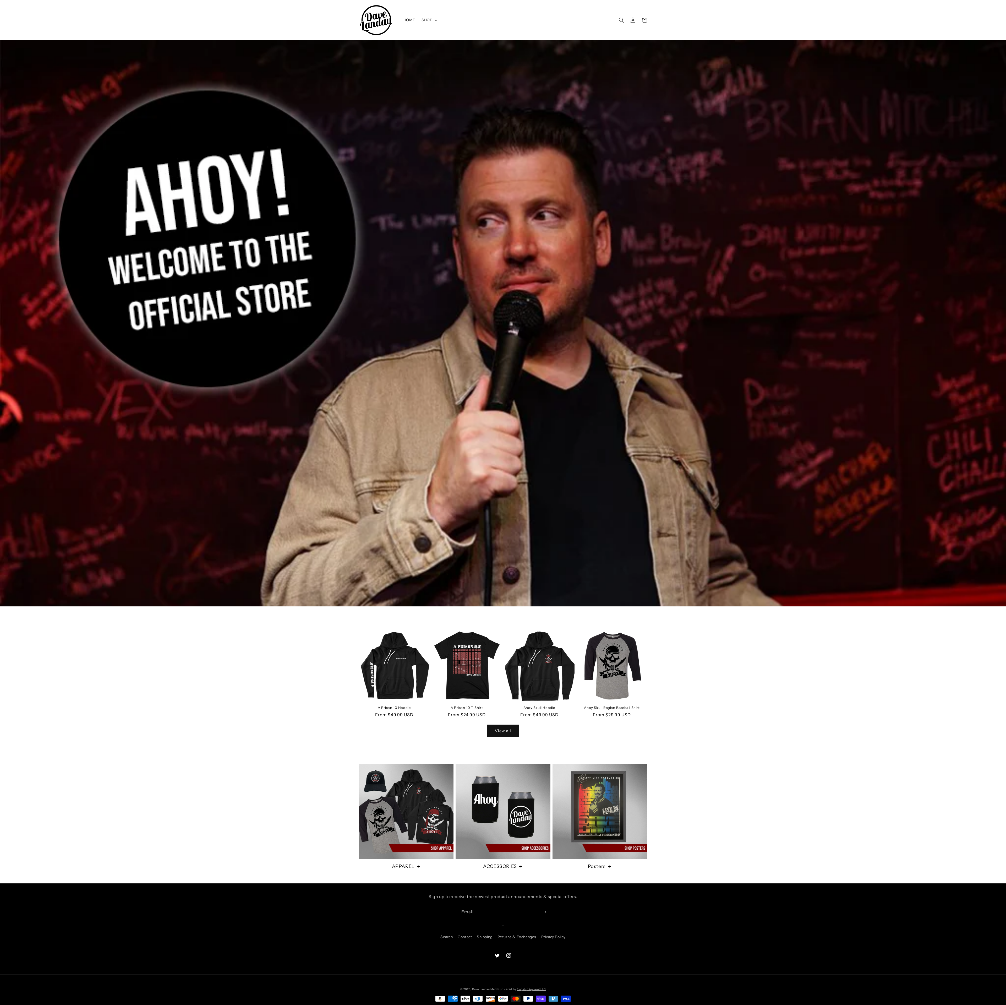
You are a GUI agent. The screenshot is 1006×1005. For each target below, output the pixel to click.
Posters (597, 866)
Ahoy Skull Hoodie (539, 707)
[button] (428, 19)
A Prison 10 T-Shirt (467, 707)
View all (503, 730)
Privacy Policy (553, 937)
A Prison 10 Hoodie (394, 707)
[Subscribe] (544, 912)
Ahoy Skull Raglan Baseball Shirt (611, 707)
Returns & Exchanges (516, 937)
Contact (465, 937)
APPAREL (403, 866)
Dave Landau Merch (485, 989)
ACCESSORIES (500, 866)
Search (446, 937)
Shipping (485, 937)
